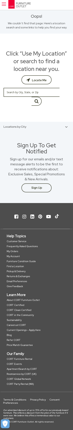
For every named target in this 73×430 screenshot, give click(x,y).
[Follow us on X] (57, 219)
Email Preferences (17, 281)
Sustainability (14, 320)
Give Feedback (15, 286)
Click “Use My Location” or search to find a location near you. (36, 61)
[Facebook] (16, 219)
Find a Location (15, 266)
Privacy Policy (38, 399)
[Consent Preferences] (5, 423)
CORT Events (14, 364)
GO (37, 101)
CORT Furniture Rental (19, 359)
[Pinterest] (40, 219)
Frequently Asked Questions (22, 246)
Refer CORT (14, 340)
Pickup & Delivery (16, 271)
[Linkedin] (32, 219)
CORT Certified (15, 305)
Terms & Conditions (14, 399)
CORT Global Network (19, 379)
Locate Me (39, 80)
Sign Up (36, 188)
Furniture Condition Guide (21, 261)
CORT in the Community (20, 315)
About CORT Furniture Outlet (23, 300)
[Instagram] (24, 219)
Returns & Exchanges (18, 276)
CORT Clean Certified (19, 310)
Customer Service (16, 241)
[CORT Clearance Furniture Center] (32, 5)
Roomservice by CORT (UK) (21, 374)
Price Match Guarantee (20, 345)
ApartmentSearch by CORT (22, 369)
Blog (9, 335)
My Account (13, 256)
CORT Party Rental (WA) (20, 384)
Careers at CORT (16, 325)
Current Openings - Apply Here (24, 330)
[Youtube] (48, 219)
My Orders (12, 251)
